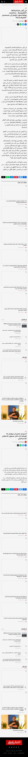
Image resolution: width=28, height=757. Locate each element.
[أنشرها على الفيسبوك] (25, 24)
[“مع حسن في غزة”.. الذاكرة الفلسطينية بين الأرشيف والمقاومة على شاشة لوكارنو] (14, 214)
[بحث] (2, 1)
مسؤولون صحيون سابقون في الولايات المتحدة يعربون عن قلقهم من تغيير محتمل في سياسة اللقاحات (12, 400)
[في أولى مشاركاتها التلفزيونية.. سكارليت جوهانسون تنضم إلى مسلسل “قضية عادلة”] (14, 35)
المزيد (2, 319)
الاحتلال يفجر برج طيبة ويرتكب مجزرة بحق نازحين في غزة (14, 513)
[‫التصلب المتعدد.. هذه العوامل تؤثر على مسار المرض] (24, 345)
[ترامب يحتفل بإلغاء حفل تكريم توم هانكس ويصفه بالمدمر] (14, 235)
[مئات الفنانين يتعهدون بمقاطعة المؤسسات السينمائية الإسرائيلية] (14, 192)
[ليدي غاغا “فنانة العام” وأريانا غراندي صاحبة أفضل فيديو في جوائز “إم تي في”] (14, 278)
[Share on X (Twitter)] (23, 24)
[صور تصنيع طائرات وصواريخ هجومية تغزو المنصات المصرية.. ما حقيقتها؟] (14, 566)
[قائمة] (26, 1)
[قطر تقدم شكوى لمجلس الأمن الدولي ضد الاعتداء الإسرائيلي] (14, 609)
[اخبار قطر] (18, 1)
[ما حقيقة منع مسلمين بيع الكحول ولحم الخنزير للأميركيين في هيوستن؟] (14, 588)
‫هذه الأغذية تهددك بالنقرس (15, 336)
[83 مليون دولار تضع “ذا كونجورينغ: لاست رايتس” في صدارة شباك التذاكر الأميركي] (14, 257)
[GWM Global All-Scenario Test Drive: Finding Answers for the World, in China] (24, 325)
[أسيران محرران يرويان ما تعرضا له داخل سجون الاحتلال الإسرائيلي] (14, 456)
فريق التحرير (21, 20)
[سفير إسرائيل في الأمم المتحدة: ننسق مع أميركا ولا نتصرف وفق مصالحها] (14, 545)
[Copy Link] (18, 24)
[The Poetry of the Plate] (14, 412)
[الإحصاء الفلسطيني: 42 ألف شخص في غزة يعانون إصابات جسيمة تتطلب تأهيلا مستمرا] (24, 351)
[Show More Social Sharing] (15, 24)
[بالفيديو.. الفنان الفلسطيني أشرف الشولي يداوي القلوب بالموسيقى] (14, 300)
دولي (26, 431)
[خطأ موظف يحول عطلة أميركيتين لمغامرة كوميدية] (14, 524)
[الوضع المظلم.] (4, 1)
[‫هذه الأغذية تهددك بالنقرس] (24, 338)
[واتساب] (20, 24)
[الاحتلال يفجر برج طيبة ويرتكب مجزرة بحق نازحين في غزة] (14, 504)
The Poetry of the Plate (18, 421)
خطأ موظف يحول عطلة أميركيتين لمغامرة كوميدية (15, 533)
